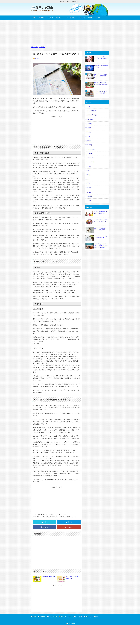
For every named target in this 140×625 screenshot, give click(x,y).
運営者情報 (42, 616)
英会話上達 (50, 17)
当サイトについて (52, 616)
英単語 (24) (88, 136)
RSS (96, 616)
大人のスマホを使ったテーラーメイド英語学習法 (100, 228)
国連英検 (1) (88, 106)
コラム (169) (88, 200)
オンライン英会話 (71, 17)
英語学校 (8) (88, 127)
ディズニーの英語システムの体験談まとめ (73, 577)
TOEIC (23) (88, 166)
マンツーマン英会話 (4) (90, 115)
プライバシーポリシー (66, 616)
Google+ (69, 527)
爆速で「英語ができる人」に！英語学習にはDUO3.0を (101, 83)
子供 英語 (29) (88, 192)
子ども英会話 (81, 17)
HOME (34, 17)
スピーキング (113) (89, 149)
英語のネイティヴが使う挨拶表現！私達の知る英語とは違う (100, 75)
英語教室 (97, 17)
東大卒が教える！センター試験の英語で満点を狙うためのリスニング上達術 (100, 245)
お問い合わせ (88, 616)
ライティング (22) (89, 162)
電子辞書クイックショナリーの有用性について (100, 236)
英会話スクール (60, 17)
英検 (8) (87, 179)
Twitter (45, 522)
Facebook (45, 527)
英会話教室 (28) (89, 119)
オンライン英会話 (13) (90, 110)
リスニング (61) (89, 153)
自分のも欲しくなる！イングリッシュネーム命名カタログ (100, 58)
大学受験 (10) (88, 187)
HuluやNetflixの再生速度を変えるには (101, 66)
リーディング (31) (89, 157)
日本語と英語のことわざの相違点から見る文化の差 (100, 220)
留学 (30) (87, 183)
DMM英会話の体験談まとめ (48, 576)
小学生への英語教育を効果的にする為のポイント (100, 212)
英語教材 (90, 17)
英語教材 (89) (88, 123)
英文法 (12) (88, 140)
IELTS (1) (87, 175)
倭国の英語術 (44, 7)
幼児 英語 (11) (88, 196)
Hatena (70, 522)
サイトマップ (78, 616)
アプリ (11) (88, 132)
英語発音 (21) (88, 145)
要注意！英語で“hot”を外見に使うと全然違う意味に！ (100, 92)
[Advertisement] (70, 32)
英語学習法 (41, 17)
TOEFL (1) (87, 170)
